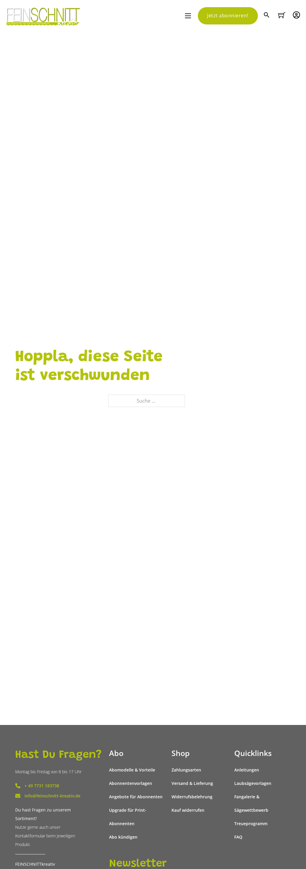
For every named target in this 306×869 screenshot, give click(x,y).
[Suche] (267, 15)
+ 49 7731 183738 (42, 785)
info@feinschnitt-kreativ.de (52, 796)
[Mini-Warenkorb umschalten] (281, 15)
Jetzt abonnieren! (227, 15)
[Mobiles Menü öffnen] (188, 15)
